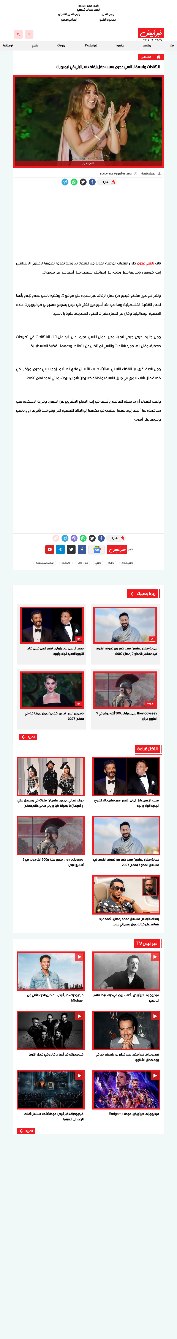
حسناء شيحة (148, 173)
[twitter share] (83, 182)
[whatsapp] (55, 538)
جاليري (35, 45)
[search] (18, 34)
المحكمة (66, 563)
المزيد (31, 737)
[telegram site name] (60, 549)
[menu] (29, 34)
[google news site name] (96, 549)
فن (172, 45)
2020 (111, 563)
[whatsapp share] (74, 182)
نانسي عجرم (145, 263)
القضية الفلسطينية (45, 563)
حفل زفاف (83, 563)
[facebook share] (92, 182)
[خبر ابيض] (151, 33)
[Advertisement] (88, 224)
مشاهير (147, 45)
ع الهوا (120, 45)
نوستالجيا (8, 45)
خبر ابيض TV (91, 45)
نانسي (98, 563)
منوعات (61, 45)
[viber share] (65, 182)
